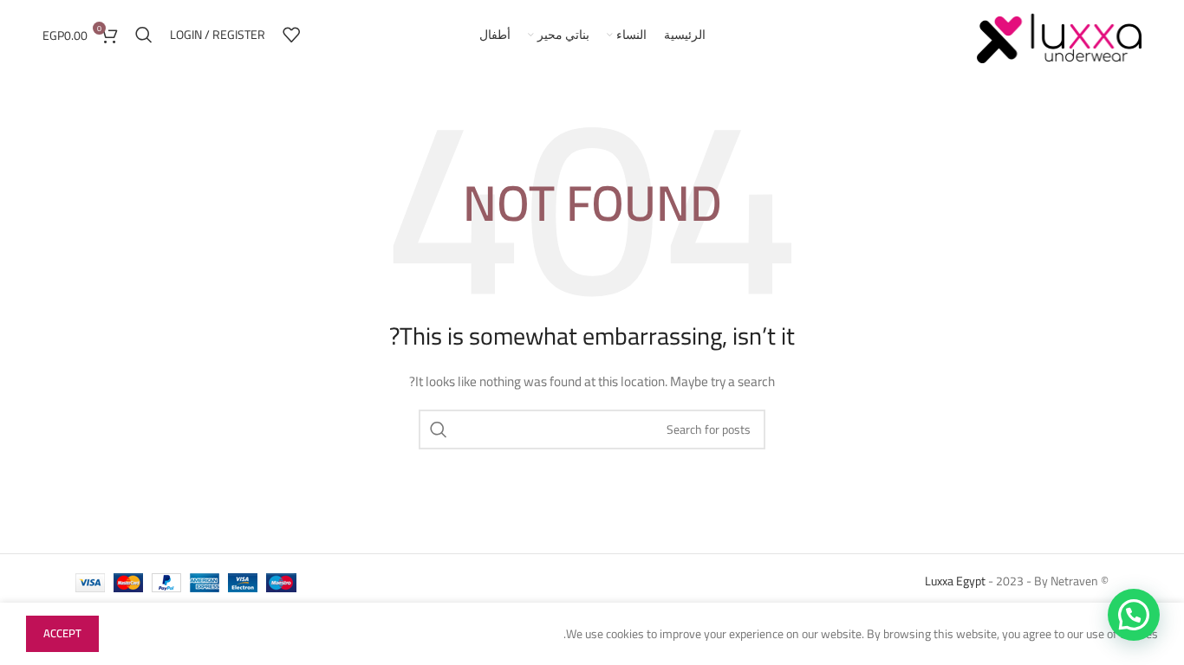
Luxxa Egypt (955, 581)
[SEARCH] (439, 429)
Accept (62, 633)
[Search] (144, 34)
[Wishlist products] (291, 34)
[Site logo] (1059, 34)
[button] (1134, 615)
